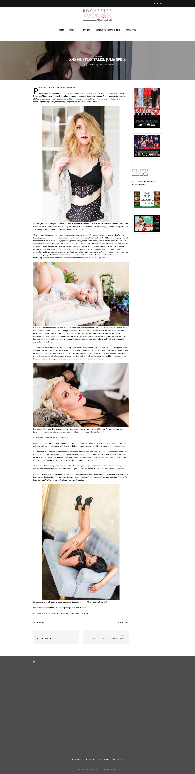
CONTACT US (131, 30)
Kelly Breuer (92, 65)
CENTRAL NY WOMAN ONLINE (108, 30)
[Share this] (34, 622)
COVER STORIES (97, 56)
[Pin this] (43, 622)
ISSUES (72, 30)
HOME (61, 30)
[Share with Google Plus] (40, 622)
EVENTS (86, 30)
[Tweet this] (37, 622)
